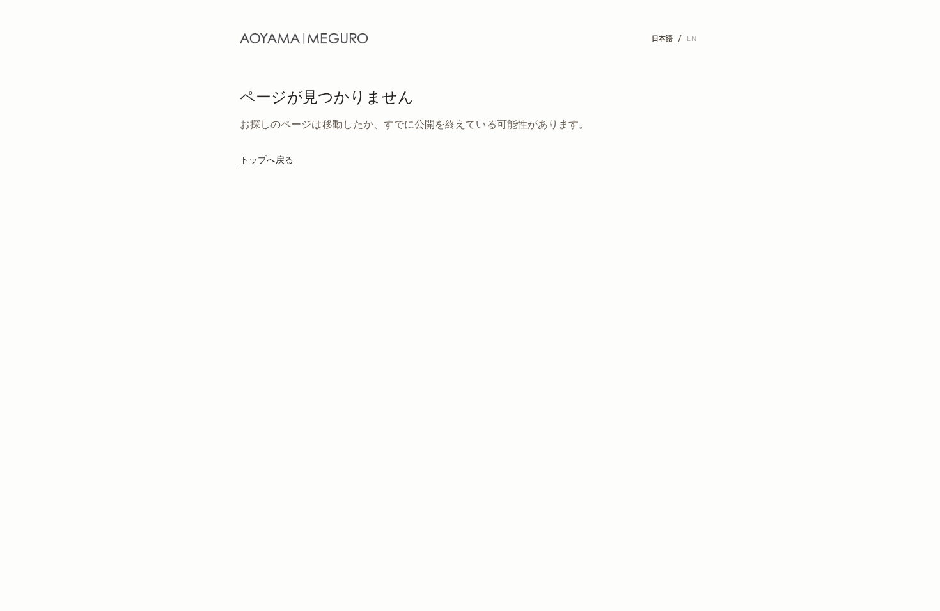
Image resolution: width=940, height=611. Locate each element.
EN (691, 38)
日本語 (662, 38)
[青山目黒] (304, 38)
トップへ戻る (267, 159)
